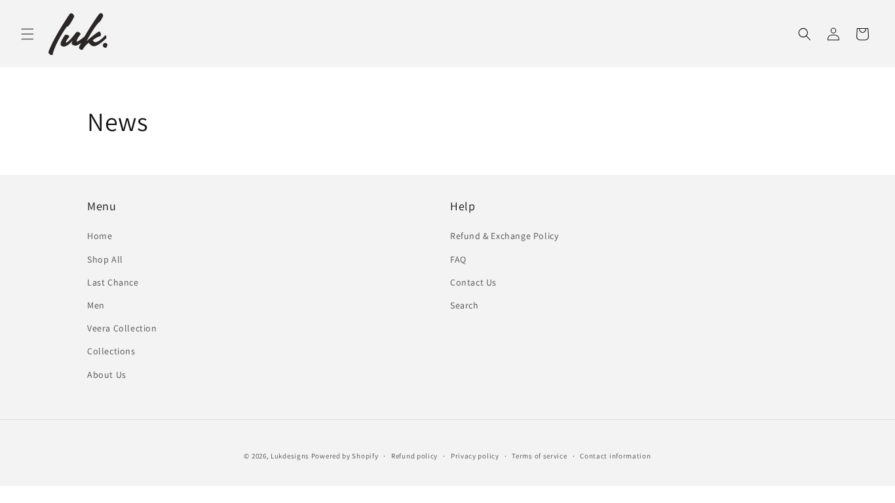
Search (464, 305)
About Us (106, 375)
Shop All (105, 259)
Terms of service (539, 455)
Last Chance (113, 282)
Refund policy (414, 455)
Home (99, 236)
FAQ (458, 259)
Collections (111, 351)
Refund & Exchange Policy (504, 236)
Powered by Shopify (345, 455)
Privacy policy (475, 455)
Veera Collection (122, 328)
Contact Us (473, 282)
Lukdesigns (290, 455)
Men (96, 305)
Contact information (615, 455)
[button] (27, 34)
